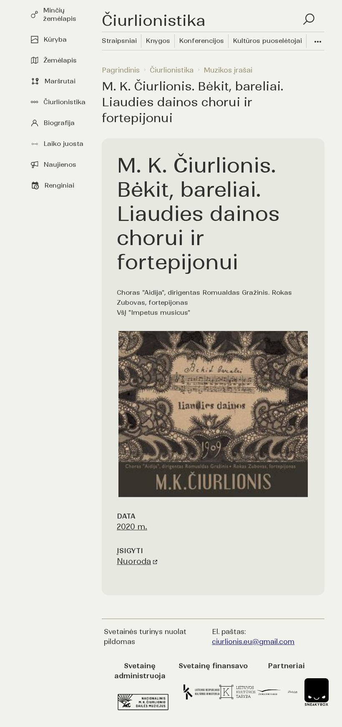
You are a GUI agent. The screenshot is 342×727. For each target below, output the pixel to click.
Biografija (59, 123)
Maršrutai (59, 81)
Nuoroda (134, 561)
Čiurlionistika (64, 102)
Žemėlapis (60, 60)
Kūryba (55, 39)
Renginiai (59, 185)
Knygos (158, 41)
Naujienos (59, 164)
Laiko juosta (63, 144)
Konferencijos (201, 41)
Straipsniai (119, 41)
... (318, 38)
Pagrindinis (121, 70)
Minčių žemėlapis (59, 14)
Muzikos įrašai (228, 70)
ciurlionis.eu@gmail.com (253, 641)
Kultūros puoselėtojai (267, 41)
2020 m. (132, 526)
